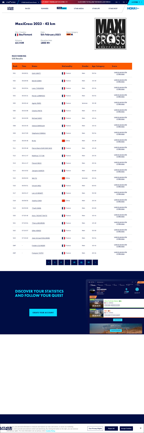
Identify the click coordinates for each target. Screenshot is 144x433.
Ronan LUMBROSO (38, 96)
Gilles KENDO (36, 230)
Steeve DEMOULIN (38, 126)
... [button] (67, 262)
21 (81, 262)
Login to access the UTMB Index (120, 73)
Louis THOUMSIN (38, 88)
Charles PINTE (37, 111)
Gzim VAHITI (36, 73)
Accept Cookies (126, 428)
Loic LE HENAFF (37, 193)
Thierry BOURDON (38, 223)
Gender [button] (85, 66)
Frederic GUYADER (38, 245)
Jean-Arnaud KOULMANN (41, 238)
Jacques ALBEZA (38, 170)
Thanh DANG (36, 208)
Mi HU (34, 140)
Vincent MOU (36, 185)
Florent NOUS (36, 163)
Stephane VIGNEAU (39, 133)
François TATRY (37, 253)
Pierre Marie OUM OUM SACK (42, 148)
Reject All (111, 428)
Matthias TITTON (38, 155)
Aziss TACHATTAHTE (39, 215)
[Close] (140, 428)
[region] (72, 428)
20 (74, 262)
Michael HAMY (37, 118)
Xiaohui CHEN (37, 200)
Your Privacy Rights (95, 428)
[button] (30, 2)
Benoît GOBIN (36, 81)
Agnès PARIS (36, 103)
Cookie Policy (50, 431)
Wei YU (34, 178)
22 (89, 262)
